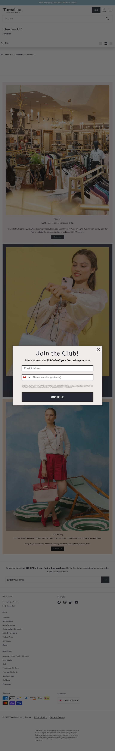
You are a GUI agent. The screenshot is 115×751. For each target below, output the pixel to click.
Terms (70, 387)
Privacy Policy (64, 387)
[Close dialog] (98, 349)
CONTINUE (57, 397)
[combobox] (26, 377)
